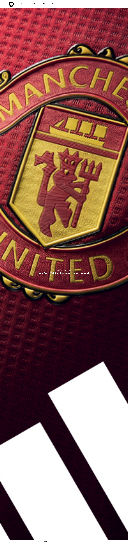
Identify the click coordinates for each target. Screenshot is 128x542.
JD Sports (45, 4)
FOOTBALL (60, 270)
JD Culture (35, 4)
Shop (53, 4)
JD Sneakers (24, 4)
